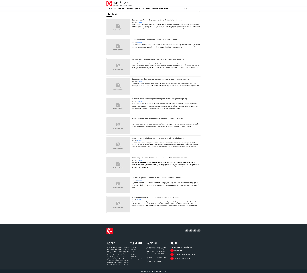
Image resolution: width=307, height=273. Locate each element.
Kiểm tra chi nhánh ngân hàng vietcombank (155, 254)
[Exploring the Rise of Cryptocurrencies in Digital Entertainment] (118, 27)
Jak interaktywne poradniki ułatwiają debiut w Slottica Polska (156, 177)
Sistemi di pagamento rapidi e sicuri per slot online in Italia (155, 197)
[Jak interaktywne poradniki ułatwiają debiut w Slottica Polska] (118, 185)
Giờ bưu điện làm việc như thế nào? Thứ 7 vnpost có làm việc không (156, 248)
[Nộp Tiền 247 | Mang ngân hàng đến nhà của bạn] (107, 9)
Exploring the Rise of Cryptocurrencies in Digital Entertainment (157, 20)
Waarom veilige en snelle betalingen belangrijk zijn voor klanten (157, 118)
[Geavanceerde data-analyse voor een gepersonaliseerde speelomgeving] (118, 86)
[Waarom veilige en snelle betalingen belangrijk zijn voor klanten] (118, 125)
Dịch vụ (137, 9)
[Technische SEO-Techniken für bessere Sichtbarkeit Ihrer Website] (118, 66)
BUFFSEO (163, 271)
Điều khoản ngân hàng (160, 9)
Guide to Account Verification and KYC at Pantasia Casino (154, 40)
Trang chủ (112, 9)
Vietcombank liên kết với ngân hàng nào (156, 258)
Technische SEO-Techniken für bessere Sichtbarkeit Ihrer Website (158, 59)
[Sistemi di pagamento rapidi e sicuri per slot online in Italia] (118, 204)
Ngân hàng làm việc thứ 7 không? (155, 251)
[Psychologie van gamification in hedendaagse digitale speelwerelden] (118, 165)
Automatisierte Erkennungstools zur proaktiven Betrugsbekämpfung (159, 99)
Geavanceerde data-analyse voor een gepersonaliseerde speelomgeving (160, 79)
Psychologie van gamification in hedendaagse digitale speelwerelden (159, 158)
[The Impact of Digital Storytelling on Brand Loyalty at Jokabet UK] (118, 145)
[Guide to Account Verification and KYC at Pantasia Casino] (118, 47)
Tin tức (130, 9)
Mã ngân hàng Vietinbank (153, 261)
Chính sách (146, 9)
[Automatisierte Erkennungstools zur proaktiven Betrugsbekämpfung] (118, 106)
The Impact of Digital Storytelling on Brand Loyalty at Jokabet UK (158, 138)
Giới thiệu (121, 9)
